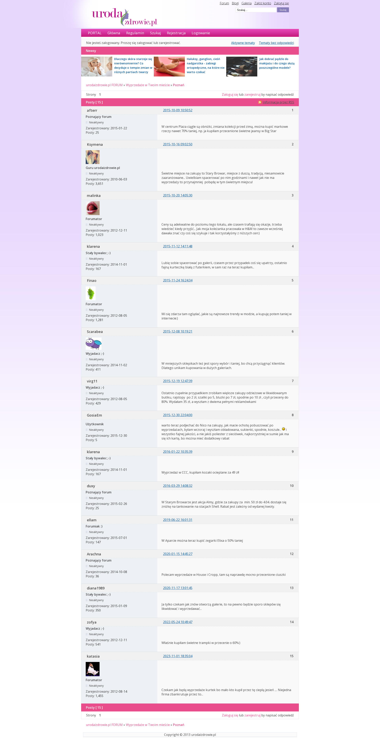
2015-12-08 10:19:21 (177, 331)
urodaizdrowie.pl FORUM (104, 85)
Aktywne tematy (243, 43)
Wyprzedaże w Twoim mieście (148, 85)
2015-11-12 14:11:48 (177, 246)
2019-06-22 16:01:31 (177, 520)
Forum (224, 3)
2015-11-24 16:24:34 (177, 280)
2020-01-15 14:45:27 (177, 554)
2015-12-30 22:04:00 (177, 415)
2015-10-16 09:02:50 (177, 144)
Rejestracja (176, 33)
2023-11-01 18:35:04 (177, 656)
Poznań (178, 85)
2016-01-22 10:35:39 (177, 451)
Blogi (235, 3)
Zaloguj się (281, 3)
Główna (113, 33)
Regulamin (135, 33)
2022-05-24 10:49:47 (177, 622)
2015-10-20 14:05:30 (177, 195)
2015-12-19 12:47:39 (177, 381)
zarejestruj (252, 94)
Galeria (246, 3)
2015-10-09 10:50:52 (177, 110)
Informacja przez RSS (278, 102)
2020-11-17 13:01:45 (177, 588)
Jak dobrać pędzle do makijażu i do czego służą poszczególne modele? (276, 63)
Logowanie (201, 33)
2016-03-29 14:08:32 (177, 485)
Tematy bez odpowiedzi (276, 43)
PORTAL (95, 33)
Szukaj (155, 33)
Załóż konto (262, 3)
